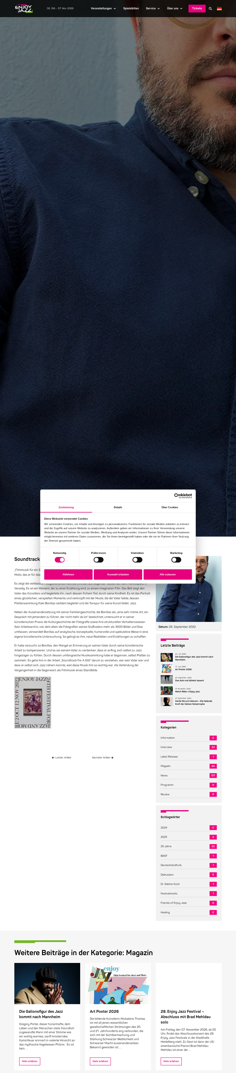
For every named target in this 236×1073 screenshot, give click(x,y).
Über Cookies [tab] (170, 507)
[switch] (98, 560)
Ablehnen (68, 574)
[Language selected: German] (218, 8)
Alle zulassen (168, 574)
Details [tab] (118, 507)
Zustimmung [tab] (66, 507)
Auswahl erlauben (118, 574)
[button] (210, 8)
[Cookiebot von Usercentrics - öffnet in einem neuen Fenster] (177, 496)
